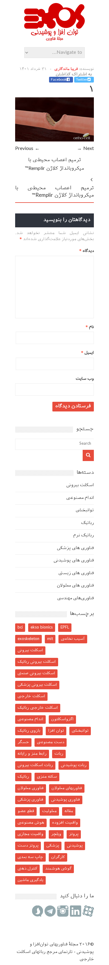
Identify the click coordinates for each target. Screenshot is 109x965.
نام (90, 327)
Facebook (59, 79)
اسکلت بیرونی (80, 485)
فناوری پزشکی (30, 799)
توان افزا (56, 730)
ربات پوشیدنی (74, 765)
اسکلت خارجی (31, 696)
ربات (58, 753)
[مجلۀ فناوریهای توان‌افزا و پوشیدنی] (54, 39)
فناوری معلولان (31, 788)
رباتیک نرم (83, 535)
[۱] (54, 140)
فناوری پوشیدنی (65, 799)
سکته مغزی (47, 776)
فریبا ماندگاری (66, 69)
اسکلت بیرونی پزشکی (37, 684)
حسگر (23, 742)
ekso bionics (42, 627)
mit (50, 639)
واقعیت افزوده (65, 822)
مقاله (68, 811)
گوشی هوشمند (58, 868)
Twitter (82, 79)
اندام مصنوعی (80, 498)
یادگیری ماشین (30, 880)
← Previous (27, 149)
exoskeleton (28, 639)
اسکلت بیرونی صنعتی (36, 673)
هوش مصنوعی (31, 822)
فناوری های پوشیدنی (74, 561)
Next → (85, 149)
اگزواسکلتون (62, 719)
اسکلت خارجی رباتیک (38, 707)
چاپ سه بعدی (30, 857)
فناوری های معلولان (75, 586)
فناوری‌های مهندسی (75, 598)
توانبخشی (85, 510)
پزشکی (52, 845)
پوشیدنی (75, 845)
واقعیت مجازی (30, 834)
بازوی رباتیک (29, 730)
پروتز (73, 834)
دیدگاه (86, 251)
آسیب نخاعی (73, 639)
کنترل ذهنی (27, 868)
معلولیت (49, 811)
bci (20, 627)
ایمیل (87, 353)
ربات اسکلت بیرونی (35, 765)
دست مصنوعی (50, 742)
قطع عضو (26, 811)
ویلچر (56, 834)
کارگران (58, 857)
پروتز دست (28, 845)
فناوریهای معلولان (66, 788)
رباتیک (87, 523)
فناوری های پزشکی (75, 548)
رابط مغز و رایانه (32, 753)
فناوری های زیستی (76, 573)
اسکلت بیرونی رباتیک (37, 661)
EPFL (65, 627)
